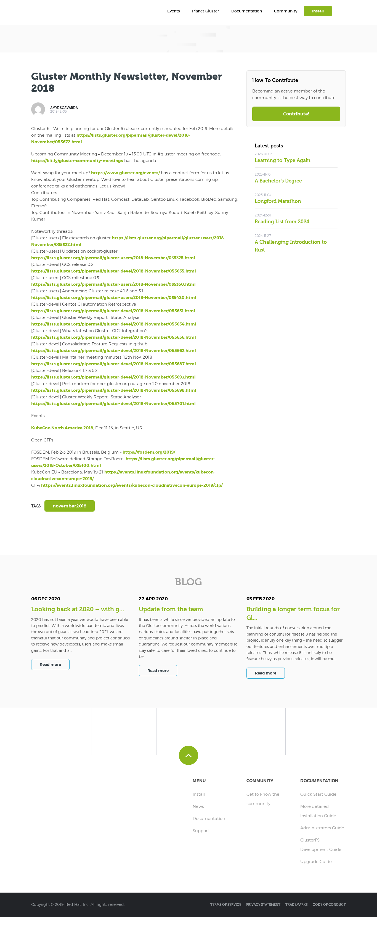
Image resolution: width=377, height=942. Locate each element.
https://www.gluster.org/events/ (125, 173)
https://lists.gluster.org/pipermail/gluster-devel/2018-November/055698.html (113, 390)
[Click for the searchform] (343, 12)
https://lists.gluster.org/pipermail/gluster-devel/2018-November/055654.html (113, 324)
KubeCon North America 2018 (62, 428)
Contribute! (296, 114)
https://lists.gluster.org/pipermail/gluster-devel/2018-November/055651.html (113, 311)
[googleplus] (253, 730)
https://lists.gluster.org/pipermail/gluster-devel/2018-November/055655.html (113, 271)
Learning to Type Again (282, 160)
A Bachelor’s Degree (278, 181)
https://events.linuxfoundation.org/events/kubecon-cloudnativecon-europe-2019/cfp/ (131, 485)
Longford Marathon (278, 201)
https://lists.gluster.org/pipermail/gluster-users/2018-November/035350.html (113, 284)
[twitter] (59, 730)
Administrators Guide (322, 827)
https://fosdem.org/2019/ (149, 452)
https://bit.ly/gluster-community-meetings (77, 160)
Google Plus (71, 528)
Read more (50, 664)
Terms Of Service (225, 905)
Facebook (38, 528)
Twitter (55, 528)
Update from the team (171, 609)
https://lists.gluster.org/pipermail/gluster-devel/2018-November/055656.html (113, 337)
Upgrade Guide (316, 861)
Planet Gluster (205, 11)
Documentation (246, 11)
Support (201, 830)
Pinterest (88, 528)
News (198, 806)
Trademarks (296, 905)
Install (318, 11)
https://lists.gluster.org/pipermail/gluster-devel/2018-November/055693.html (113, 377)
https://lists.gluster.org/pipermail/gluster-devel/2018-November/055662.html (113, 350)
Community (285, 11)
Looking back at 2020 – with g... (77, 609)
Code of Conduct (329, 905)
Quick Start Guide (318, 794)
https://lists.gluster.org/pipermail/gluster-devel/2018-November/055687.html (113, 364)
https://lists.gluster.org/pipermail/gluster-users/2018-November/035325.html (113, 258)
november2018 (69, 506)
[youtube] (318, 730)
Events (173, 11)
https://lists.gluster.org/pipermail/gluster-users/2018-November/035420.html (113, 297)
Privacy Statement (263, 905)
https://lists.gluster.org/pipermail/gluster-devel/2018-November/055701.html (113, 403)
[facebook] (124, 730)
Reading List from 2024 (282, 222)
